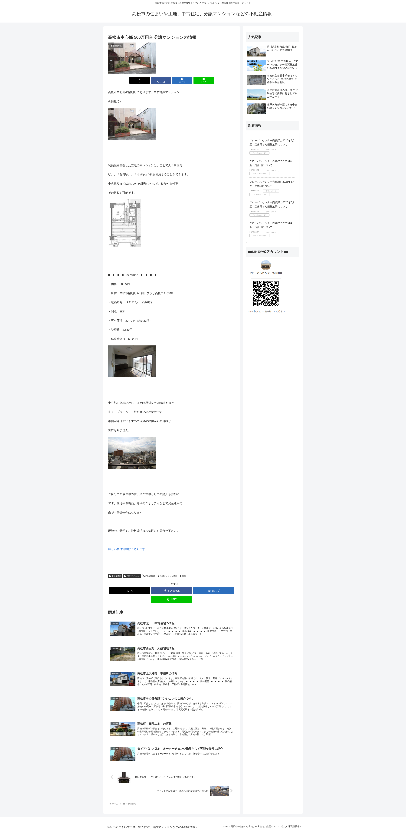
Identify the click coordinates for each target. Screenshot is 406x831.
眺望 (184, 576)
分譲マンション (133, 576)
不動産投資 (150, 576)
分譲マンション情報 (168, 576)
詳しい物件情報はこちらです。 (128, 549)
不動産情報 (116, 576)
